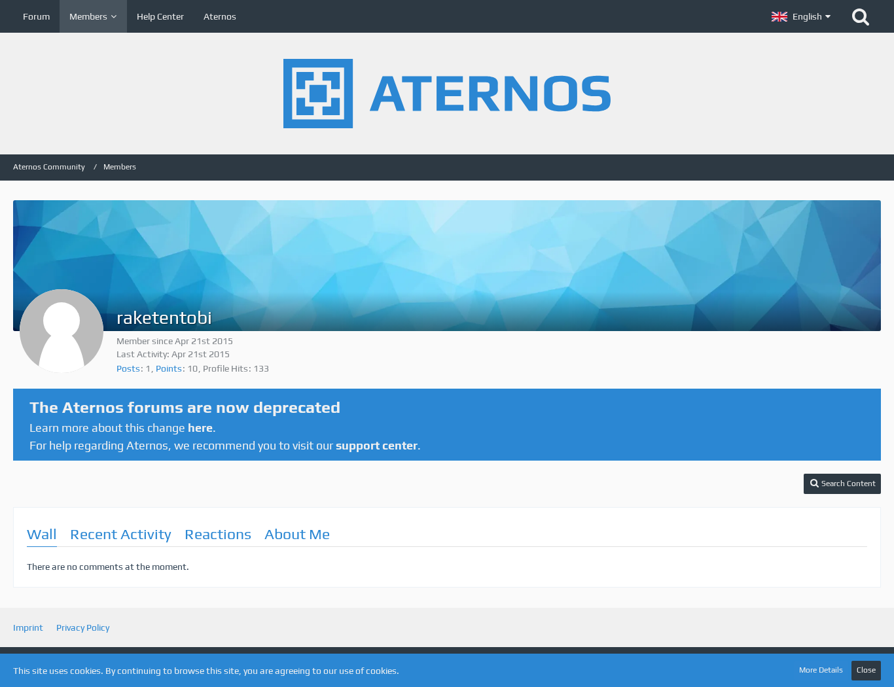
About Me (297, 533)
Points (169, 368)
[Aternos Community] (447, 93)
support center (377, 445)
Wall (42, 533)
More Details (821, 670)
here (200, 427)
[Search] (860, 16)
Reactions (218, 533)
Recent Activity (120, 533)
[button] (801, 16)
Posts (128, 368)
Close (866, 670)
